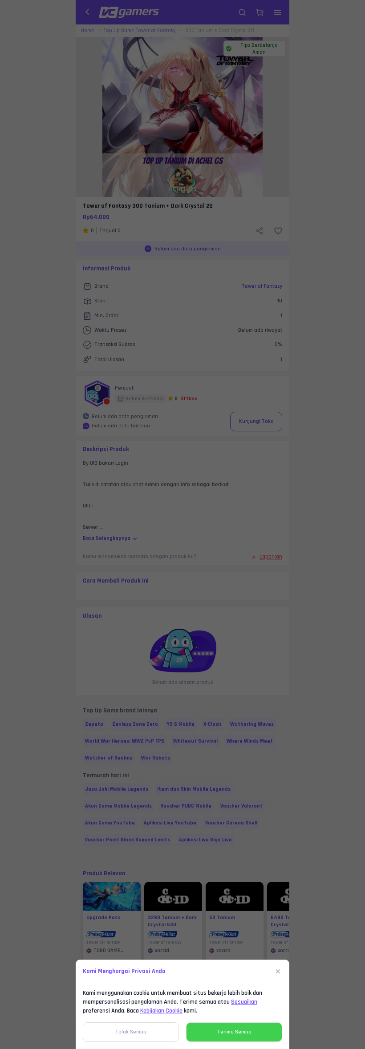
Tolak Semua (130, 1032)
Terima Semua (234, 1032)
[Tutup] (278, 971)
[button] (182, 524)
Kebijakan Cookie (161, 1011)
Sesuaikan (244, 1002)
